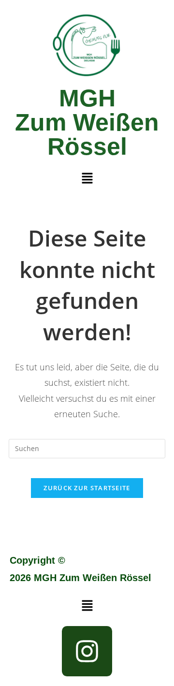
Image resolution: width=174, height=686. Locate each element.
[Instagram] (87, 651)
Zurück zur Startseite (87, 487)
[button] (87, 178)
